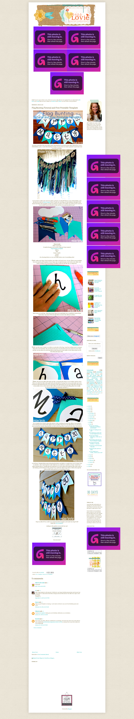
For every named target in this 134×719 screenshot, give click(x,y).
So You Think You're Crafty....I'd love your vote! (95, 452)
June (90, 424)
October (91, 417)
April (90, 456)
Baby (96, 391)
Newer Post (35, 652)
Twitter (59, 101)
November (91, 415)
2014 (89, 408)
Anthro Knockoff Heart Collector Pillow (98, 311)
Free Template (39, 574)
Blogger (70, 709)
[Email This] (47, 572)
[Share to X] (50, 572)
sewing (89, 372)
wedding (90, 392)
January (91, 462)
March (91, 458)
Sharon (37, 602)
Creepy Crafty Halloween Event (94, 386)
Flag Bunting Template (57, 248)
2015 (89, 406)
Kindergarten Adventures (94, 381)
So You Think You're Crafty (95, 387)
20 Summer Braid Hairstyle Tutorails (95, 446)
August (91, 420)
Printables (50, 574)
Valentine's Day (96, 385)
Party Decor (45, 574)
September (91, 418)
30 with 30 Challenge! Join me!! (95, 430)
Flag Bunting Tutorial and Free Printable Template (97, 319)
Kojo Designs (46, 202)
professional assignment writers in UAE (52, 622)
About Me (99, 382)
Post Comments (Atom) (43, 654)
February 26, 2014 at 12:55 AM (42, 607)
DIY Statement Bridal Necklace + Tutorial (94, 443)
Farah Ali (37, 618)
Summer (99, 392)
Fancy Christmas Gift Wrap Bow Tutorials (98, 281)
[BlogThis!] (48, 572)
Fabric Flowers (95, 374)
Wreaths (91, 382)
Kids (99, 390)
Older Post (79, 652)
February (91, 460)
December (91, 413)
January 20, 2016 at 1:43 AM (41, 614)
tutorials (90, 370)
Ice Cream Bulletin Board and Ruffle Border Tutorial (98, 289)
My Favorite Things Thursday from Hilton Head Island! (95, 427)
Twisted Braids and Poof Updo (95, 449)
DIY (94, 392)
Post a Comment (37, 627)
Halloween (92, 383)
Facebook (53, 101)
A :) (36, 590)
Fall (97, 389)
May (90, 455)
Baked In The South (39, 582)
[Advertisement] (57, 640)
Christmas (94, 378)
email (38, 101)
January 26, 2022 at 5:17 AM (41, 625)
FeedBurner (97, 351)
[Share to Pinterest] (53, 572)
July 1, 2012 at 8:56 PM (40, 586)
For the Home (91, 375)
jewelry (99, 372)
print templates (41, 613)
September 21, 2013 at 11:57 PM (42, 598)
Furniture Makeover (94, 394)
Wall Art (100, 391)
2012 (89, 411)
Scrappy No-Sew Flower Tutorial (98, 296)
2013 (89, 409)
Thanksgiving (90, 391)
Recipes (91, 389)
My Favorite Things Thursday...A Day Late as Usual (95, 436)
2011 (89, 464)
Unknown (37, 611)
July (90, 422)
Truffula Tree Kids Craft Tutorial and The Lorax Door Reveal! (98, 305)
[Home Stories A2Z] (57, 537)
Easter (88, 394)
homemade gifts (92, 379)
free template (59, 523)
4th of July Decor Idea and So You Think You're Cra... (95, 433)
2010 (89, 466)
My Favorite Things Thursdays (94, 376)
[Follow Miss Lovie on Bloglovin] (93, 336)
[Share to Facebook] (51, 572)
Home (57, 652)
